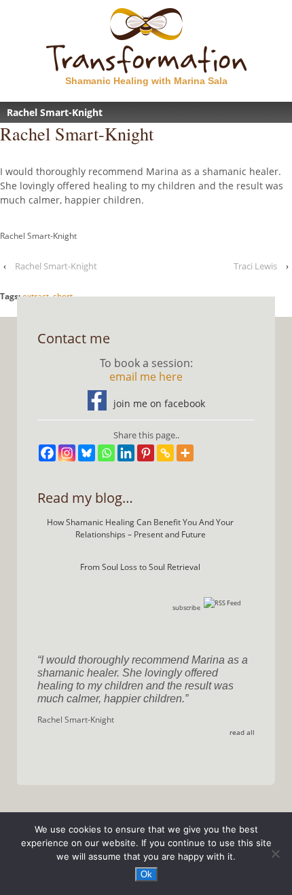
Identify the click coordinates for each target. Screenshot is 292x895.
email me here (146, 376)
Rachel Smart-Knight (56, 266)
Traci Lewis (255, 266)
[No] (275, 853)
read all (242, 732)
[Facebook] (47, 452)
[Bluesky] (86, 452)
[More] (185, 452)
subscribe (186, 607)
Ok (146, 874)
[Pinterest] (145, 452)
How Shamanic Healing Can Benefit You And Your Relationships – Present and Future (140, 528)
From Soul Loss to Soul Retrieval (140, 567)
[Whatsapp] (106, 452)
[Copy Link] (165, 452)
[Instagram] (66, 452)
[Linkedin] (125, 452)
